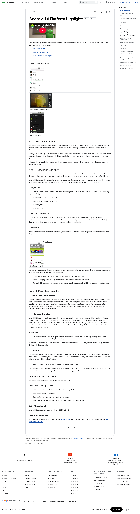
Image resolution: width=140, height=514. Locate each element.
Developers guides (99, 480)
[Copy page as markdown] (91, 19)
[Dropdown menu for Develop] (58, 2)
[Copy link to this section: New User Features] (52, 64)
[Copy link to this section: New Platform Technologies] (61, 291)
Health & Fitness (30, 481)
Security (4, 481)
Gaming (27, 475)
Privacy (27, 487)
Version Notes (65, 420)
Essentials (23, 2)
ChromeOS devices (54, 481)
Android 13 (74, 487)
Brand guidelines (20, 509)
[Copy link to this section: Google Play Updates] (54, 242)
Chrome (34, 501)
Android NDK (98, 489)
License (11, 509)
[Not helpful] (109, 12)
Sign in (135, 2)
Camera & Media (30, 484)
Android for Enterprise (9, 478)
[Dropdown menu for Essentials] (29, 2)
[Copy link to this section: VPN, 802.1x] (42, 188)
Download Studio (99, 486)
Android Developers (34, 12)
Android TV (51, 487)
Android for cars (53, 484)
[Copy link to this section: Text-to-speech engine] (52, 314)
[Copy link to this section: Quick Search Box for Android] (58, 141)
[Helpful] (106, 12)
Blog (3, 490)
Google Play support (123, 481)
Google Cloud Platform (57, 501)
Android (4, 475)
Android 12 (74, 490)
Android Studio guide (100, 477)
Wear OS (51, 478)
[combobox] (88, 2)
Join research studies (123, 484)
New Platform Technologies (42, 56)
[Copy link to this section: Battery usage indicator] (52, 214)
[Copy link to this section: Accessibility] (42, 228)
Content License (78, 438)
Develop (53, 2)
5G (26, 490)
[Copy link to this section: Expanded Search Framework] (57, 295)
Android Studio (125, 2)
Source (4, 484)
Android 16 (74, 478)
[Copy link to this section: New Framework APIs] (50, 416)
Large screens (52, 475)
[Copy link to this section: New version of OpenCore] (55, 386)
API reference (98, 483)
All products (72, 501)
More (65, 2)
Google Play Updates (40, 52)
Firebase (43, 501)
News (4, 487)
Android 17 (74, 475)
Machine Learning (30, 478)
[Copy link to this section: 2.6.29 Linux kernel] (47, 406)
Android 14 (74, 484)
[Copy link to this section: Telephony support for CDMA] (58, 376)
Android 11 (74, 493)
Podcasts (5, 493)
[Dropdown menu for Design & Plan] (45, 2)
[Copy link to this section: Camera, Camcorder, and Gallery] (60, 170)
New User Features (39, 49)
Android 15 (74, 481)
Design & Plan (38, 2)
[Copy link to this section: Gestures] (40, 333)
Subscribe (116, 509)
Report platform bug (123, 475)
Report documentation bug (125, 478)
